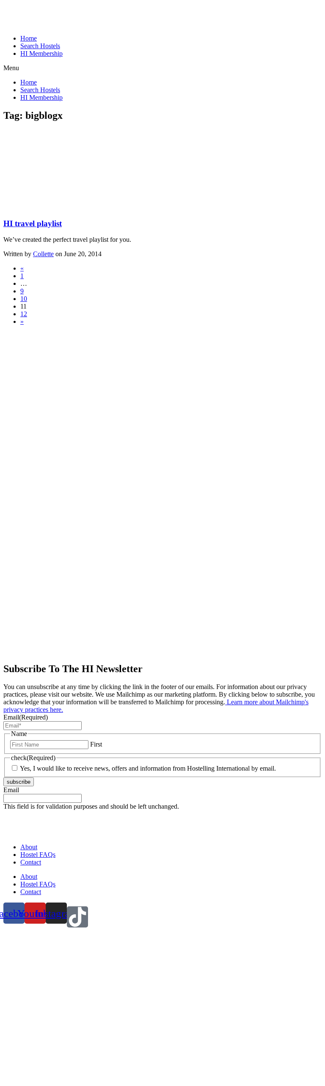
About (28, 847)
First (96, 744)
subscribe (18, 782)
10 (23, 298)
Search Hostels (40, 45)
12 (23, 313)
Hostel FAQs (37, 854)
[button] (162, 68)
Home (28, 38)
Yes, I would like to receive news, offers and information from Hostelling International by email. (148, 768)
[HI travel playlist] (66, 207)
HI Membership (41, 53)
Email (25, 717)
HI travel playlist (32, 223)
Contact (30, 862)
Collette (43, 253)
